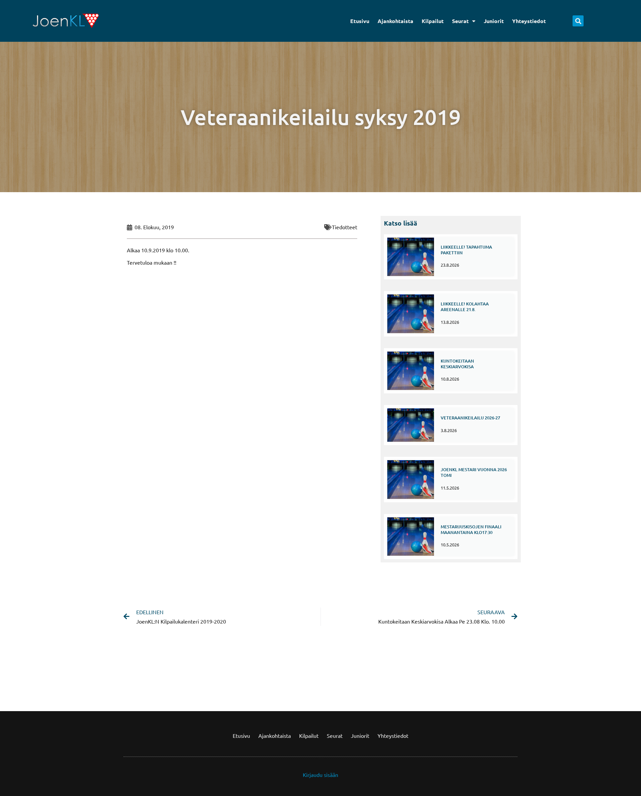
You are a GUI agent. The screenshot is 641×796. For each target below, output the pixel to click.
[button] (578, 20)
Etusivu (359, 20)
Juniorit (494, 20)
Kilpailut (433, 20)
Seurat (460, 20)
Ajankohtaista (395, 20)
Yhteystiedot (529, 20)
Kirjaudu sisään (320, 774)
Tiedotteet (344, 227)
